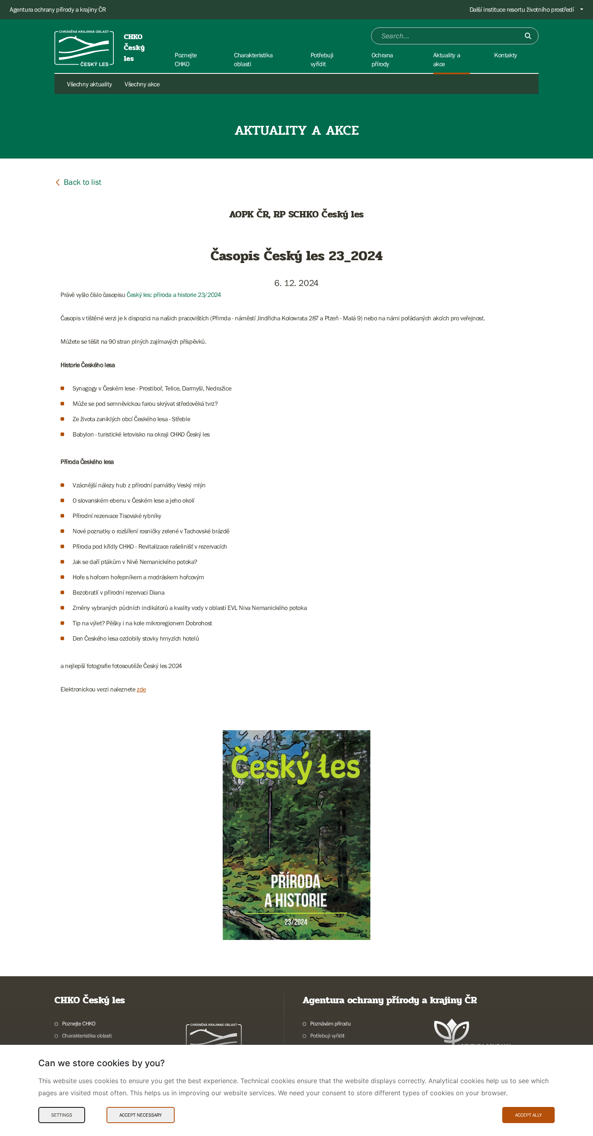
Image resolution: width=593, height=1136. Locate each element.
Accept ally (528, 1115)
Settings (61, 1115)
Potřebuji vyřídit (327, 1035)
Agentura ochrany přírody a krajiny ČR (58, 9)
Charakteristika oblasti (87, 1035)
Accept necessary (140, 1115)
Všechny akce (142, 84)
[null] (77, 181)
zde (141, 689)
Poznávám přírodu (330, 1023)
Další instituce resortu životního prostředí (522, 9)
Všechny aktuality (89, 84)
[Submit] (528, 36)
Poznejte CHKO (79, 1023)
